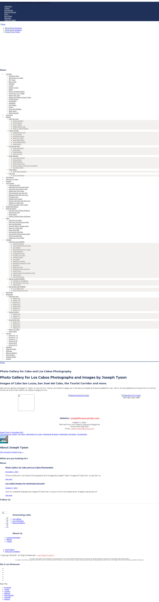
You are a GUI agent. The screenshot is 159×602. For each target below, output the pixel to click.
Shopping (7, 18)
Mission (9, 539)
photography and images (67, 434)
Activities (9, 74)
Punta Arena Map (14, 230)
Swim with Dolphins (15, 109)
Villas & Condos (10, 20)
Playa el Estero (17, 154)
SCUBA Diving (13, 99)
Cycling (11, 86)
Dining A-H (16, 314)
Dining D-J (16, 324)
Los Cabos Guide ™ (45, 555)
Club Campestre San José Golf (18, 193)
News (6, 14)
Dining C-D (16, 300)
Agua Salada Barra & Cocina (22, 246)
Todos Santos (13, 169)
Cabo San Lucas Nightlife (16, 242)
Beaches (8, 117)
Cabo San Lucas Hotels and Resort (19, 210)
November (16, 432)
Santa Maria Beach (18, 140)
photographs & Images (51, 434)
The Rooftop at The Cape (21, 283)
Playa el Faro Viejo (19, 164)
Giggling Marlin (18, 257)
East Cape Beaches (18, 175)
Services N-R (13, 343)
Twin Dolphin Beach (19, 142)
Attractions (8, 6)
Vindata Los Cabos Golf (16, 203)
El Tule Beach (17, 134)
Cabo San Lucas (13, 119)
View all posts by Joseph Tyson (12, 452)
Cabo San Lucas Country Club (18, 189)
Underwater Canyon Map (16, 238)
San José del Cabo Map (16, 232)
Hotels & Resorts (10, 12)
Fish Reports (8, 10)
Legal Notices (9, 550)
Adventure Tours (14, 76)
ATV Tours (12, 80)
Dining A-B (16, 298)
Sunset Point (17, 285)
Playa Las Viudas (18, 138)
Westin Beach (17, 144)
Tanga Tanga (17, 275)
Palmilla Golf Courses (15, 199)
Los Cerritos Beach (19, 158)
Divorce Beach (17, 123)
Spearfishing (12, 101)
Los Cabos (21, 434)
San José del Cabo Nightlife (17, 287)
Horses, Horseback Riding (17, 91)
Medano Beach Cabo (19, 127)
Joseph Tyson (4, 432)
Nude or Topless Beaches (20, 129)
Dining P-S (16, 308)
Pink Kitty (16, 265)
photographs (30, 434)
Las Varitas (16, 259)
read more (8, 479)
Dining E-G (16, 302)
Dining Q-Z (16, 318)
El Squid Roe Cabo (19, 253)
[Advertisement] (79, 51)
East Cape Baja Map (15, 224)
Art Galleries (17, 519)
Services (8, 333)
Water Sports (13, 111)
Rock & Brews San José (20, 290)
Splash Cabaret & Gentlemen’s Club (24, 273)
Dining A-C (16, 322)
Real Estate (8, 16)
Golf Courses (10, 183)
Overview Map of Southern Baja (19, 226)
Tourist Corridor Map (15, 236)
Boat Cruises (12, 82)
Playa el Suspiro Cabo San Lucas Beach (25, 166)
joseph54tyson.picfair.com (84, 418)
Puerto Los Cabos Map (16, 228)
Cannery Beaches (18, 121)
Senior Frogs (17, 271)
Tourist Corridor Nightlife (17, 279)
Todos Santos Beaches (19, 171)
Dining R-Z (16, 327)
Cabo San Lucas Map (15, 220)
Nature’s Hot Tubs (14, 95)
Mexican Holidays (19, 523)
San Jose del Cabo (14, 212)
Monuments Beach (18, 136)
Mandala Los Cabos (19, 261)
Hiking (11, 89)
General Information (13, 537)
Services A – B (13, 335)
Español (8, 359)
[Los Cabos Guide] (3, 24)
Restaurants (9, 294)
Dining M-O (17, 306)
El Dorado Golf (13, 197)
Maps (7, 218)
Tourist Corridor (14, 130)
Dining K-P (16, 326)
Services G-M (13, 341)
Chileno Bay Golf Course (16, 191)
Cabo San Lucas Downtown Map (19, 222)
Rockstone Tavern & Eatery (21, 269)
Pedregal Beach (17, 162)
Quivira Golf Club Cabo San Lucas (19, 201)
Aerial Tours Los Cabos (16, 78)
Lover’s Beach (17, 125)
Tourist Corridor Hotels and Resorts (20, 216)
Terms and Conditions (12, 551)
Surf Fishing (12, 105)
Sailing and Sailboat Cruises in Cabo (20, 97)
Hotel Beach (16, 150)
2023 (21, 432)
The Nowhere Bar (18, 277)
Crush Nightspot (18, 251)
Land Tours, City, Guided (16, 93)
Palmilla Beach (17, 152)
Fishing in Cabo (13, 88)
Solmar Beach (17, 160)
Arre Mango (16, 247)
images (14, 434)
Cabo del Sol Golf (14, 185)
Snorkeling (12, 103)
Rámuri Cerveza (18, 267)
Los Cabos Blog (18, 521)
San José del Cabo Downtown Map (19, 234)
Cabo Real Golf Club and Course (19, 187)
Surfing (11, 107)
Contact (7, 8)
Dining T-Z (16, 310)
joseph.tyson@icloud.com (82, 429)
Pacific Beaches (13, 156)
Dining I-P (16, 316)
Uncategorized (82, 434)
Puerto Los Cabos (14, 329)
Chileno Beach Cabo (19, 132)
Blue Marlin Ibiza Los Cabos (22, 249)
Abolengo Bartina (18, 244)
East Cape (12, 173)
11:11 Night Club (18, 288)
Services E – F (13, 339)
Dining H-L (16, 304)
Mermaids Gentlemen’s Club (21, 263)
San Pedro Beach (18, 168)
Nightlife (8, 240)
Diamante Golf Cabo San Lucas (18, 195)
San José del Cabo (14, 146)
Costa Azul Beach (18, 148)
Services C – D (13, 337)
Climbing (11, 84)
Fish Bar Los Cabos (19, 255)
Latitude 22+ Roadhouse (20, 281)
